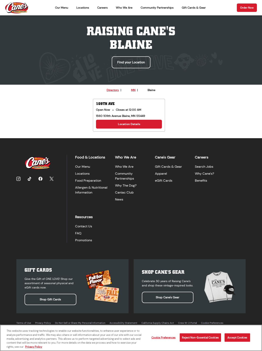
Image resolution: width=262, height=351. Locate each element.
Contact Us (83, 226)
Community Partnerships (157, 7)
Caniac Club (124, 192)
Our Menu (61, 7)
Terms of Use (23, 322)
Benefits (201, 180)
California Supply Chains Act (157, 322)
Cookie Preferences (212, 322)
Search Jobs (204, 166)
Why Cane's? (204, 173)
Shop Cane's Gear (167, 297)
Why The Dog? (126, 185)
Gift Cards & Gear (194, 7)
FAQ (78, 233)
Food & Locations (90, 157)
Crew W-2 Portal (187, 322)
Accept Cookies (237, 337)
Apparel (161, 173)
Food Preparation (88, 180)
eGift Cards (163, 180)
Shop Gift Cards (50, 299)
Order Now (247, 7)
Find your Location (131, 62)
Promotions (83, 240)
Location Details (129, 124)
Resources (84, 216)
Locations (82, 7)
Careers (102, 7)
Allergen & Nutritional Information (91, 190)
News (119, 199)
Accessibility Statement (123, 322)
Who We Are (124, 7)
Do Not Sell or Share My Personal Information (80, 322)
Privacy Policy (43, 322)
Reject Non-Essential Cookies (200, 337)
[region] (131, 338)
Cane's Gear (165, 157)
